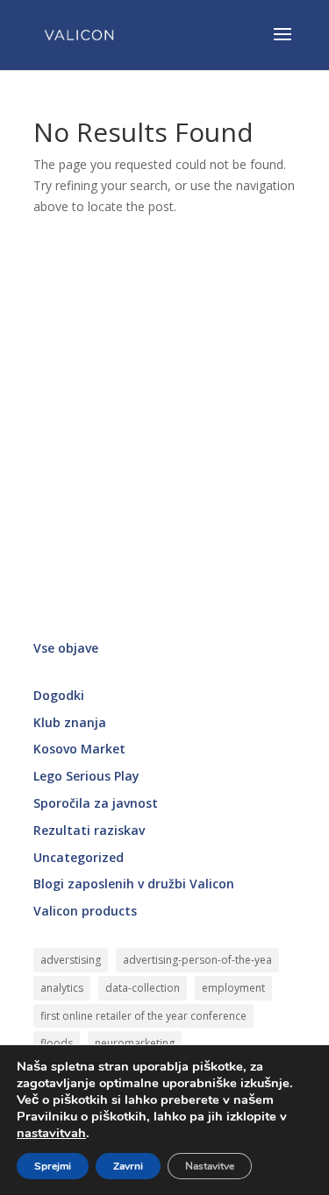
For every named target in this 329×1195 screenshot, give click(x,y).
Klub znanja (69, 722)
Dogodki (58, 695)
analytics (61, 987)
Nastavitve (209, 1166)
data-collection (142, 987)
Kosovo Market (79, 748)
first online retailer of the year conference (143, 1015)
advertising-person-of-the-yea (197, 959)
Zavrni (128, 1166)
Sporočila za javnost (95, 803)
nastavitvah (51, 1133)
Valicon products (85, 910)
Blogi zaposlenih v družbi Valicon (133, 883)
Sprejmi (52, 1166)
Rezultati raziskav (89, 830)
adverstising (70, 959)
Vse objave (65, 648)
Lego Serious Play (86, 775)
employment (233, 987)
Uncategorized (78, 857)
